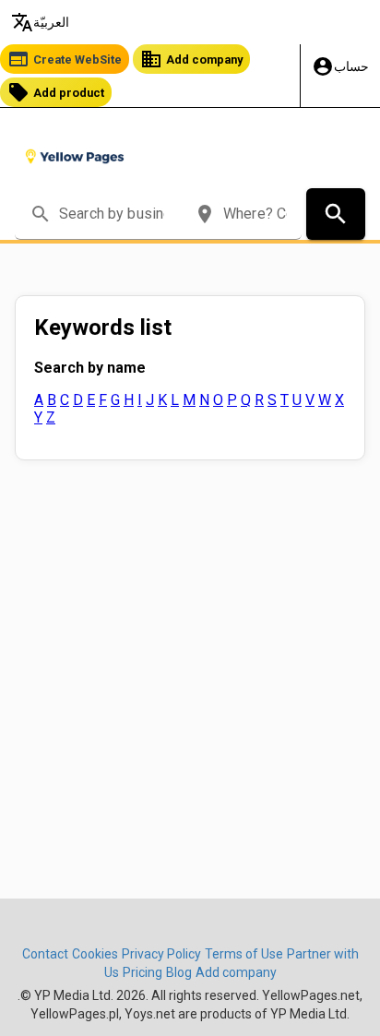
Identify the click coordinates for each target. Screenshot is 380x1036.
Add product (55, 92)
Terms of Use (244, 954)
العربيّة (40, 22)
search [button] (41, 214)
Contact (45, 954)
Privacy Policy (161, 954)
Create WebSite (64, 59)
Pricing (142, 972)
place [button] (205, 214)
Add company (191, 59)
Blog (179, 972)
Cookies (95, 954)
